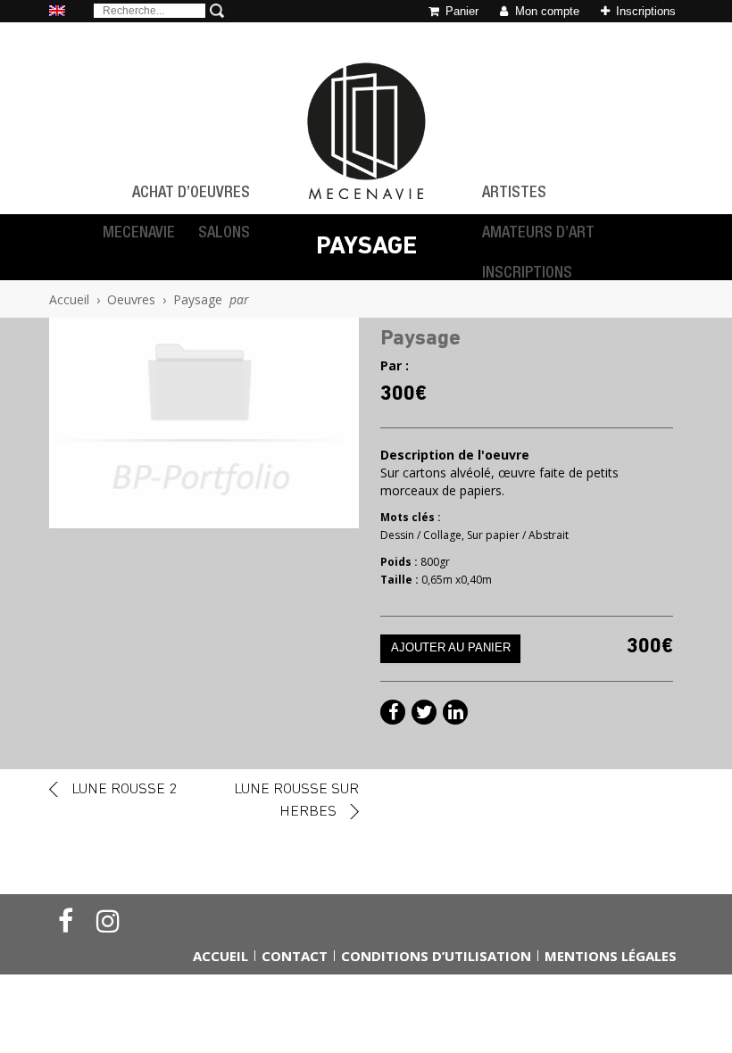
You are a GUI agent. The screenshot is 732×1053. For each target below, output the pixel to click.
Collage (442, 535)
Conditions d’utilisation (436, 955)
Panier (460, 11)
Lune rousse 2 (124, 789)
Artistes (514, 194)
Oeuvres (131, 299)
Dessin (397, 535)
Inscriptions (644, 11)
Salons (224, 234)
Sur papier (493, 535)
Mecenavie (139, 234)
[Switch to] (57, 12)
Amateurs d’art (538, 234)
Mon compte (545, 11)
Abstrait (548, 535)
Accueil (69, 299)
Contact (295, 955)
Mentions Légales (611, 955)
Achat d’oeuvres (191, 194)
